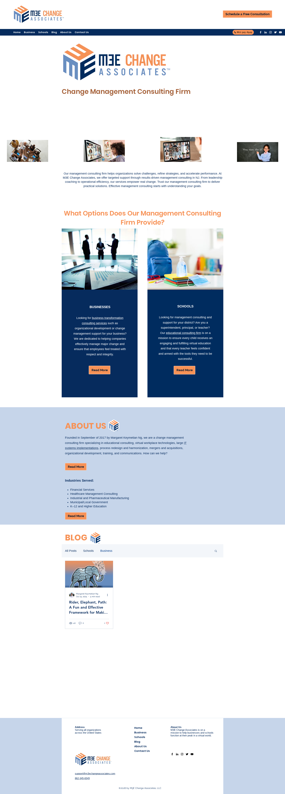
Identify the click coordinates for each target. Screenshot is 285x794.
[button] (215, 551)
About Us (140, 746)
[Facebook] (260, 32)
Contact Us (142, 751)
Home (138, 728)
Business (106, 550)
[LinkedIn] (265, 32)
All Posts (71, 550)
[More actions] (109, 595)
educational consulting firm (183, 333)
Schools (88, 550)
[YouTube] (280, 32)
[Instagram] (270, 32)
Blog (137, 742)
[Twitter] (275, 32)
